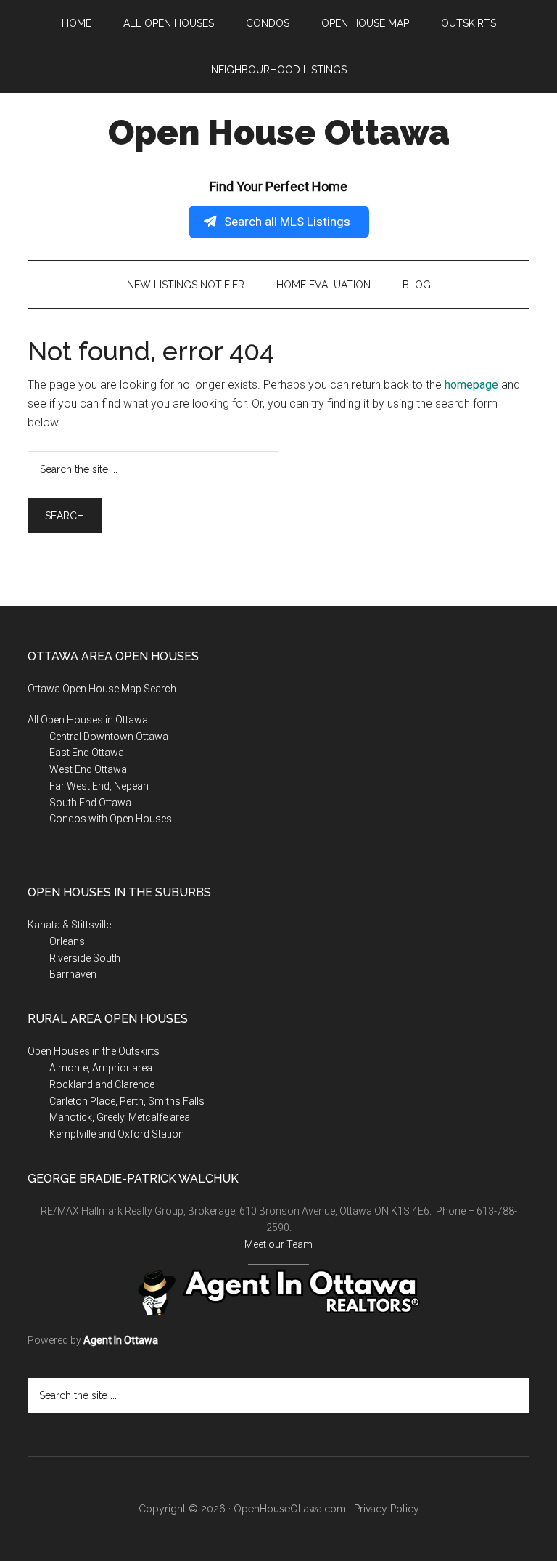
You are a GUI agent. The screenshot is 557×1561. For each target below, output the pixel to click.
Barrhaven (72, 974)
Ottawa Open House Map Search (102, 688)
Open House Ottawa (279, 132)
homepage (471, 385)
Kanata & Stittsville (69, 924)
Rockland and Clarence (101, 1084)
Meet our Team (278, 1244)
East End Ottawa (86, 752)
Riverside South (84, 958)
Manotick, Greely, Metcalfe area (119, 1117)
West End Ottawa (88, 769)
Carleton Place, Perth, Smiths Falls (127, 1101)
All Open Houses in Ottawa (88, 720)
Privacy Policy (386, 1509)
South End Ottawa (90, 802)
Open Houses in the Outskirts (94, 1051)
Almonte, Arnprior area (100, 1068)
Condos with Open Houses (110, 818)
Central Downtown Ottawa (108, 736)
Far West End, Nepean (99, 786)
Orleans (67, 941)
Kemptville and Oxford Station (116, 1134)
